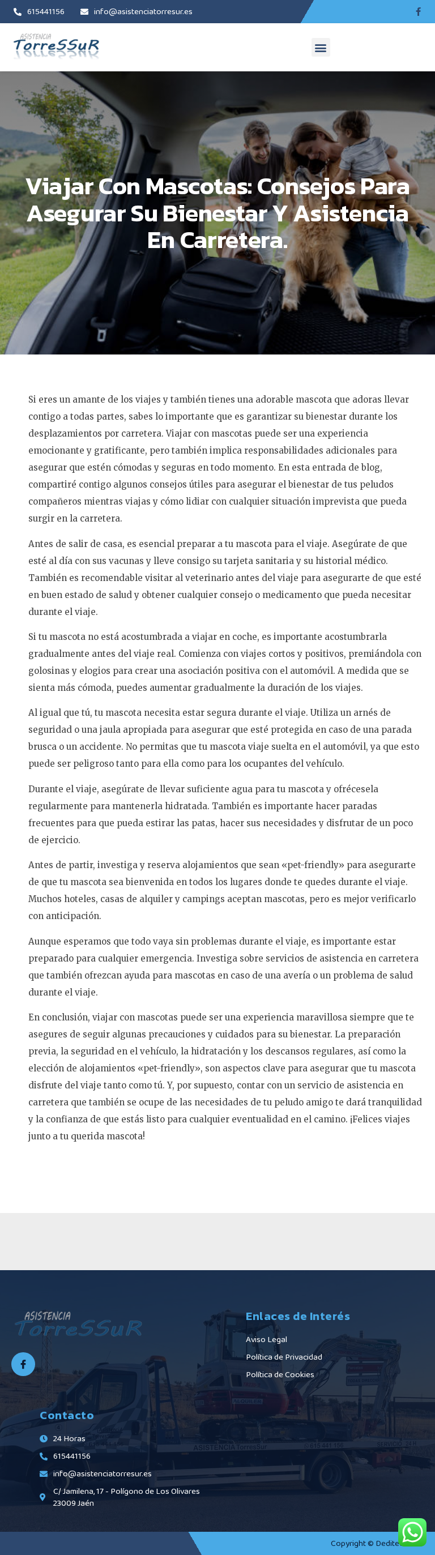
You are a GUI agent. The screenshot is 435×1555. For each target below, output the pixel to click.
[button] (321, 47)
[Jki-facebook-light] (23, 1364)
